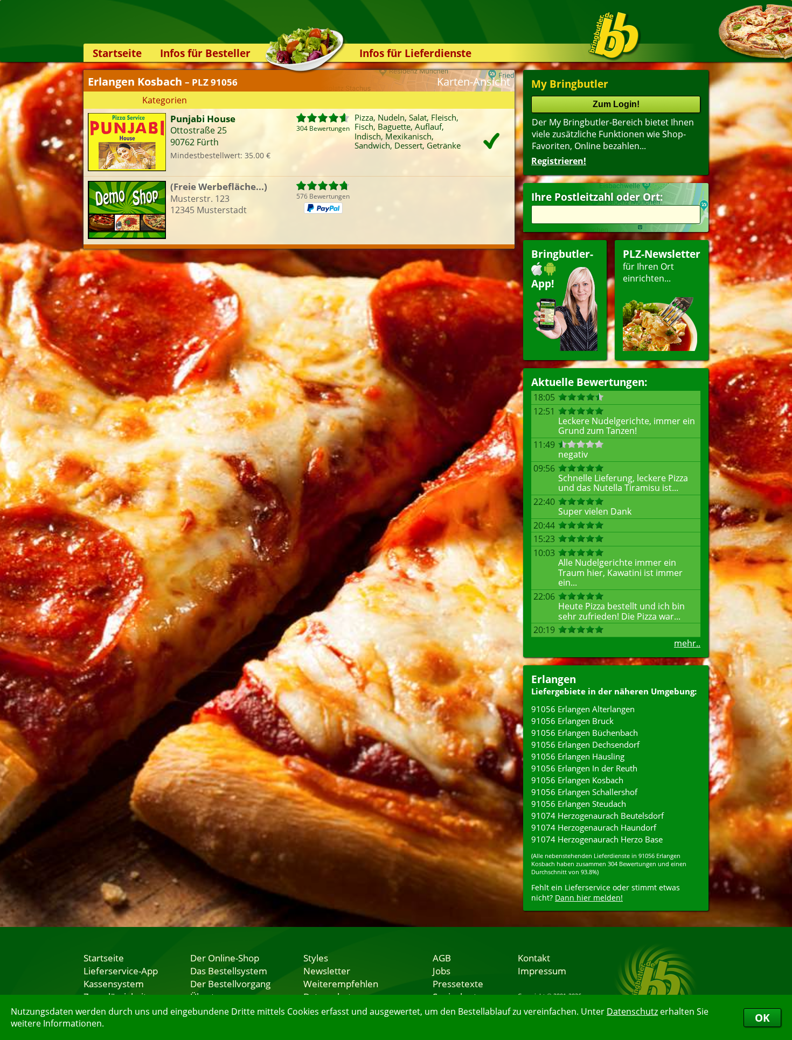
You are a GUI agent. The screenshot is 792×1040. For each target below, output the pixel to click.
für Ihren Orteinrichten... (661, 265)
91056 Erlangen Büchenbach (584, 732)
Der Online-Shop (224, 957)
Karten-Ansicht (473, 81)
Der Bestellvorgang (230, 983)
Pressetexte (458, 983)
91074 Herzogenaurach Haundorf (593, 827)
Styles (315, 957)
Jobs (441, 970)
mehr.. (687, 643)
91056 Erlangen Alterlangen (583, 709)
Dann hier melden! (589, 898)
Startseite (117, 53)
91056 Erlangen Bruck (572, 720)
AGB (442, 957)
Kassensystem (114, 983)
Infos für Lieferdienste (415, 53)
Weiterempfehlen (340, 983)
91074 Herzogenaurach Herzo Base (597, 839)
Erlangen (553, 679)
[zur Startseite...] (614, 35)
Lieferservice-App (121, 970)
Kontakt (534, 957)
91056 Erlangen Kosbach (577, 780)
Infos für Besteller (205, 53)
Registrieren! (558, 161)
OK (762, 1017)
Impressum (542, 970)
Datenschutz (632, 1011)
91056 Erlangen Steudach (578, 803)
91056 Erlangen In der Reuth (584, 768)
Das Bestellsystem (228, 970)
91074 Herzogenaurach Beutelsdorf (597, 815)
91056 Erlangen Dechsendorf (585, 744)
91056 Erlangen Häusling (577, 756)
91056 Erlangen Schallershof (584, 791)
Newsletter (326, 970)
